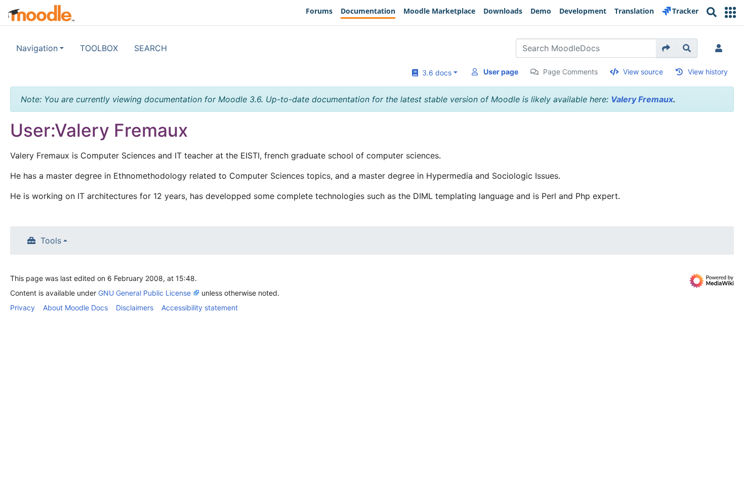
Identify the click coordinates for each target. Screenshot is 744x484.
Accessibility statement (199, 307)
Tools (50, 240)
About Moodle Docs (75, 307)
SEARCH (150, 48)
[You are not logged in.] (721, 48)
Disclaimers (134, 307)
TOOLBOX (99, 48)
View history (708, 71)
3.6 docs (434, 72)
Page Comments (570, 71)
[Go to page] (666, 48)
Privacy (22, 307)
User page (500, 71)
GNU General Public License (144, 293)
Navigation (37, 48)
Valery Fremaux (642, 99)
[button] (730, 12)
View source (643, 71)
